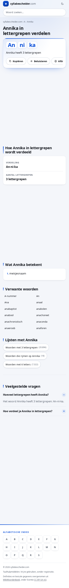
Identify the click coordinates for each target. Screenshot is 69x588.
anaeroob (10, 328)
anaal (39, 302)
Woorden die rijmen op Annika (25, 356)
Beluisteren (40, 61)
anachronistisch (13, 321)
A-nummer (11, 296)
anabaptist (11, 308)
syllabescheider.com (12, 21)
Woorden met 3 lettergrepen (26, 347)
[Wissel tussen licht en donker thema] (62, 3)
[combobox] (34, 12)
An (37, 296)
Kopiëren (18, 61)
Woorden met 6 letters (22, 364)
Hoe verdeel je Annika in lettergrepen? (27, 411)
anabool (9, 315)
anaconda (41, 321)
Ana (7, 302)
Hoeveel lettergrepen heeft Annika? (26, 394)
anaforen (41, 328)
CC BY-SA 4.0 (40, 579)
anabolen (41, 308)
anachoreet (42, 315)
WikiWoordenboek (11, 579)
